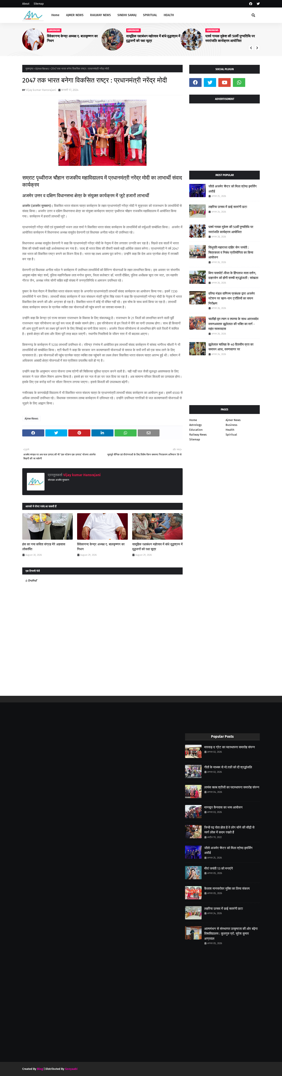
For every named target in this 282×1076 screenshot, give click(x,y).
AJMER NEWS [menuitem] (74, 15)
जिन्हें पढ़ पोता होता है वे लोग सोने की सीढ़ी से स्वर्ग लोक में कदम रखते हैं (229, 830)
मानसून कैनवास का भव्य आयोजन (223, 807)
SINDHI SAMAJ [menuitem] (126, 15)
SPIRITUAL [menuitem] (150, 15)
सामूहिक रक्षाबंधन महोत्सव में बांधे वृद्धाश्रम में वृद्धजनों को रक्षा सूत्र (153, 38)
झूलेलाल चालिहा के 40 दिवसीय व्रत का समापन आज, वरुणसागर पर (230, 347)
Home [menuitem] (55, 15)
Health (230, 429)
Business (231, 425)
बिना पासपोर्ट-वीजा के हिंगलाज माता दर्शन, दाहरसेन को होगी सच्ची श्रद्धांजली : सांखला (233, 275)
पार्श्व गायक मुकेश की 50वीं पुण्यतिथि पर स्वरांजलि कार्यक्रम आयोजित (230, 38)
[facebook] (250, 4)
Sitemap (39, 3)
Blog (40, 1068)
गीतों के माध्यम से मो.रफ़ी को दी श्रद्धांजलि (228, 767)
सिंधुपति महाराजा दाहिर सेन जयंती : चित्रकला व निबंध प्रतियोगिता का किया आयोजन (230, 252)
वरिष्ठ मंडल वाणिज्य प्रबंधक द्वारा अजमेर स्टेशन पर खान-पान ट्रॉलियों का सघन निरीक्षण (231, 298)
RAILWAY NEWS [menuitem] (100, 15)
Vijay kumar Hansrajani (41, 90)
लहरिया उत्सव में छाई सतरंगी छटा (227, 207)
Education (196, 429)
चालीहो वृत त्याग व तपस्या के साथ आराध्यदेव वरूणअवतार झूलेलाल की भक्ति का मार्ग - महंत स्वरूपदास (233, 324)
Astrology (195, 425)
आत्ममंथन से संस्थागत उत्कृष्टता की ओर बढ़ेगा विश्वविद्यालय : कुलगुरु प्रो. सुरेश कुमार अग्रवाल (231, 934)
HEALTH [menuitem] (169, 15)
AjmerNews (42, 68)
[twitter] (258, 4)
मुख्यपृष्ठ (29, 68)
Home (193, 420)
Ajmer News (233, 420)
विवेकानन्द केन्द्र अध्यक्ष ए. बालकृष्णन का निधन (72, 38)
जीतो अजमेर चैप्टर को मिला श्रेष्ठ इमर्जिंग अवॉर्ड (232, 188)
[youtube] (224, 82)
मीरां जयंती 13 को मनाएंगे (218, 868)
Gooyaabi (71, 1068)
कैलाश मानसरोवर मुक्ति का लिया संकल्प (227, 889)
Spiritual (231, 434)
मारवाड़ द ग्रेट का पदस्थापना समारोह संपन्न (229, 747)
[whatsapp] (239, 82)
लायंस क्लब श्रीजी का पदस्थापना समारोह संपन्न (231, 787)
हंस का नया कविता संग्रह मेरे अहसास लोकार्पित (43, 546)
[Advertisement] (224, 135)
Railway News (198, 434)
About (25, 3)
